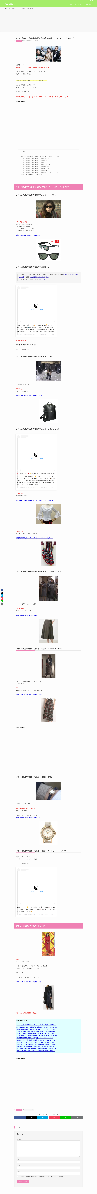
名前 (18, 1159)
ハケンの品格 (18, 40)
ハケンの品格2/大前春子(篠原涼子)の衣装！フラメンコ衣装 (37, 164)
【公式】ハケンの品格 (22, 334)
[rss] (90, 1)
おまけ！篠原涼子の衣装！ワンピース (31, 174)
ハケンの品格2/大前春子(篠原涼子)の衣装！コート (35, 160)
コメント (19, 1139)
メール (19, 1165)
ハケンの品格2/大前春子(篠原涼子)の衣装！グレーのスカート (38, 166)
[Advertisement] (48, 20)
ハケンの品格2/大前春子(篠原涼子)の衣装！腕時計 (35, 170)
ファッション (27, 1109)
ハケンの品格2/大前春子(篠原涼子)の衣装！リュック (35, 162)
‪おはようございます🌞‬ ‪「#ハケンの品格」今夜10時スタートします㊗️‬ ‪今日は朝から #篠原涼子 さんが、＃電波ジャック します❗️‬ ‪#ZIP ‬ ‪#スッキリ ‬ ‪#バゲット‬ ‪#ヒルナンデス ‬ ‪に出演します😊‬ (36, 909)
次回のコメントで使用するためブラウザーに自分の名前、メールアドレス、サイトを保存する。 (41, 1176)
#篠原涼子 (74, 274)
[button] (20, 1117)
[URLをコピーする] (77, 1117)
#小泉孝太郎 (33, 277)
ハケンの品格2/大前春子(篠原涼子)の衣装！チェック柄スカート (38, 168)
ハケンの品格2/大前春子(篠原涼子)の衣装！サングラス (36, 158)
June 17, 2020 (42, 279)
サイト (18, 1171)
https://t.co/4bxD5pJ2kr (42, 277)
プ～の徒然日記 (10, 4)
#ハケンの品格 (67, 274)
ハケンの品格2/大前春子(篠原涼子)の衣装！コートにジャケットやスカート (41, 156)
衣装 (32, 1109)
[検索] (92, 1)
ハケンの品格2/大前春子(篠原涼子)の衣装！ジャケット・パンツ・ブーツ (40, 172)
